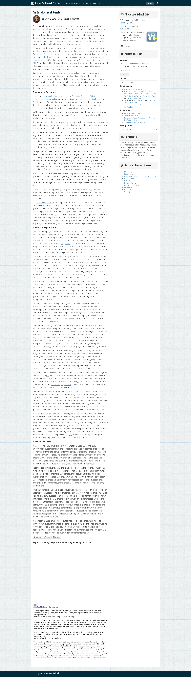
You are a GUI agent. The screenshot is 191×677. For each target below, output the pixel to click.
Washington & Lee (82, 542)
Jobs (37, 542)
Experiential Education (141, 89)
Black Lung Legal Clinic (61, 384)
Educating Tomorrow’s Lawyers (85, 96)
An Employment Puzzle (46, 12)
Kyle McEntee (125, 29)
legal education (58, 66)
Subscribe (125, 74)
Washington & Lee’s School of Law (48, 54)
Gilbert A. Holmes (130, 178)
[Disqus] (70, 573)
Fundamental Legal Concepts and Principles (140, 118)
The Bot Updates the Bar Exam (135, 122)
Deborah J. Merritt (70, 18)
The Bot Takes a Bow (131, 116)
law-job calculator (50, 96)
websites (127, 89)
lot (47, 375)
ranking (41, 195)
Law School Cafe (47, 3)
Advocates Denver (130, 105)
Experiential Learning (61, 542)
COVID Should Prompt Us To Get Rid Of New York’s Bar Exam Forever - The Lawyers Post (140, 95)
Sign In (149, 3)
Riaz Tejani (128, 192)
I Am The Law (129, 172)
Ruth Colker (128, 190)
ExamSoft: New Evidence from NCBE (139, 98)
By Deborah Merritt (73, 3)
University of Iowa (44, 202)
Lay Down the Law (130, 120)
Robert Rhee (128, 174)
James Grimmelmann (131, 185)
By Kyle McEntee (89, 3)
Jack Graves (128, 181)
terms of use (51, 675)
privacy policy (41, 675)
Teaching (45, 542)
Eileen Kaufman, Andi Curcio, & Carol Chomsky (140, 176)
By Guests (102, 3)
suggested (65, 243)
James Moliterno (130, 183)
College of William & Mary (92, 211)
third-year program (52, 57)
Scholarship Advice (145, 92)
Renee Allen (128, 187)
